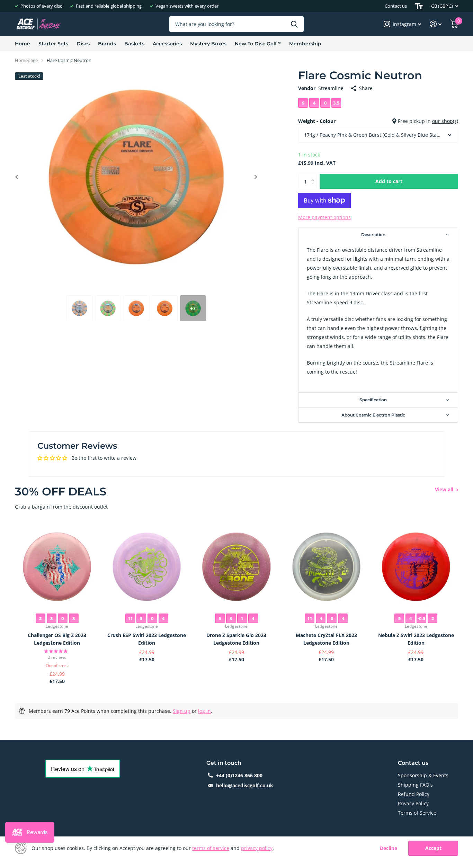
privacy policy (257, 848)
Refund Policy (413, 794)
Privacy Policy (413, 803)
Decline (388, 848)
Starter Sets (53, 44)
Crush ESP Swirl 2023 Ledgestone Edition (146, 639)
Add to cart (388, 181)
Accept (433, 848)
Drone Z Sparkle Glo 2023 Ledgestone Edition (236, 639)
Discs (83, 44)
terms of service (210, 848)
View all (445, 489)
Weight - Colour (378, 121)
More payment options (324, 217)
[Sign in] (436, 24)
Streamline (330, 88)
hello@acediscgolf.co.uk (244, 785)
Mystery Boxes (208, 44)
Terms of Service (417, 812)
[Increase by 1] (314, 176)
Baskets (134, 44)
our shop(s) (445, 121)
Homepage (26, 60)
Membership (305, 44)
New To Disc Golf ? (258, 44)
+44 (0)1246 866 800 (239, 775)
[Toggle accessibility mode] (419, 6)
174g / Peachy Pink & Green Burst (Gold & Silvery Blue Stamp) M (378, 135)
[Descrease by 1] (314, 187)
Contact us (396, 6)
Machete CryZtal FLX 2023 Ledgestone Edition (326, 639)
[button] (16, 177)
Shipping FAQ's (415, 784)
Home (22, 44)
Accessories (167, 44)
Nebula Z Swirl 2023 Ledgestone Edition (416, 639)
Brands (107, 44)
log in (204, 711)
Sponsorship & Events (423, 775)
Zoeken (294, 24)
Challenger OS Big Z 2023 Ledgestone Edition (57, 639)
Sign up (181, 711)
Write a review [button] (415, 463)
